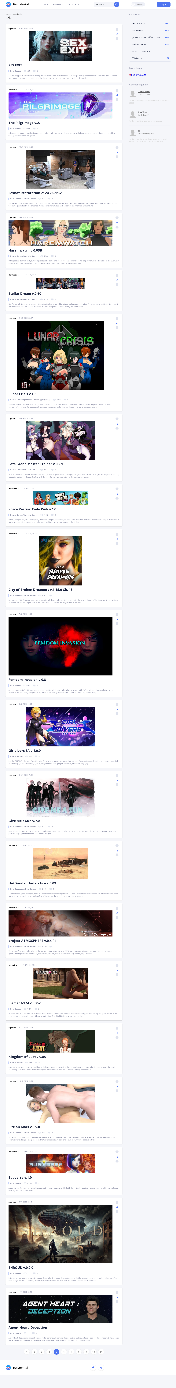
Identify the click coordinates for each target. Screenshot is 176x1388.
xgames (12, 28)
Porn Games (138, 30)
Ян (139, 130)
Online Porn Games (141, 51)
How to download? (53, 4)
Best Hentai (21, 4)
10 (93, 1351)
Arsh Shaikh (143, 112)
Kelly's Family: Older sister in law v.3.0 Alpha (148, 101)
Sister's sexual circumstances (150, 121)
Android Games (139, 44)
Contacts (74, 4)
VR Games (137, 58)
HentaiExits (14, 89)
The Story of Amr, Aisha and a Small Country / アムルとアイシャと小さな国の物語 (148, 140)
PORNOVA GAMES (138, 75)
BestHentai (20, 1367)
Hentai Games (138, 23)
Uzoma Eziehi (144, 91)
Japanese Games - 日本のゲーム (146, 37)
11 (101, 1351)
